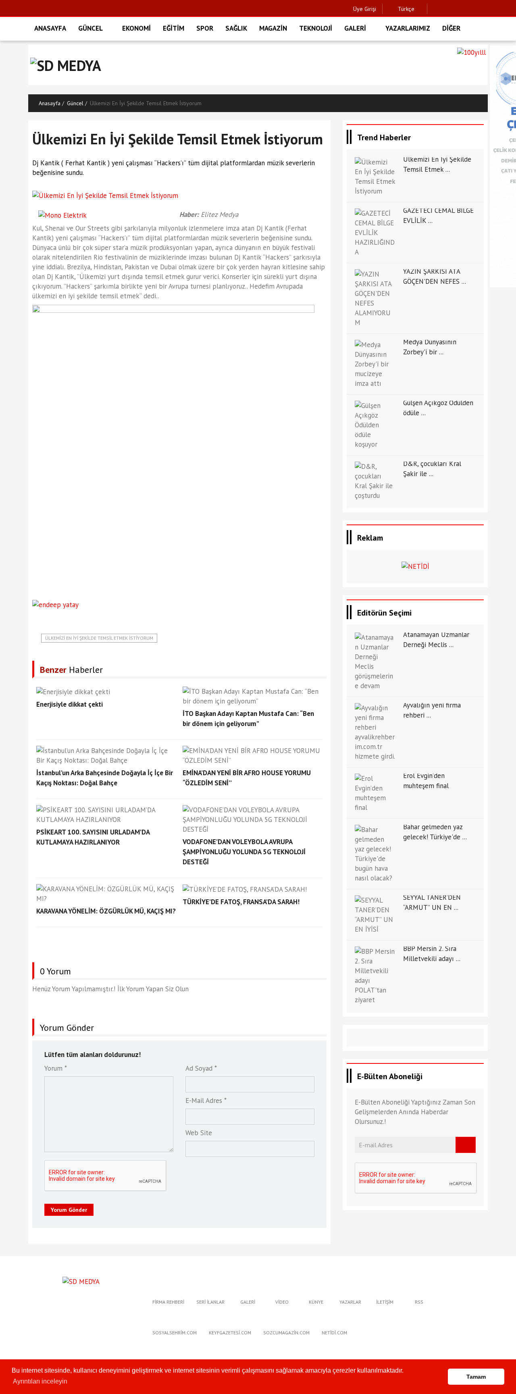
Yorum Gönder (69, 1209)
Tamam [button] (476, 1376)
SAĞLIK (236, 28)
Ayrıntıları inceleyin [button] (40, 1381)
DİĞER (451, 28)
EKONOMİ (136, 28)
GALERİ (355, 28)
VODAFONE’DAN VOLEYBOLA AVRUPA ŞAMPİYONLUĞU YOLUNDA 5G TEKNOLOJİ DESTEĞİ (244, 851)
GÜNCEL (90, 28)
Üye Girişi (364, 8)
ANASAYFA (50, 28)
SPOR (204, 28)
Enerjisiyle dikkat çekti (69, 704)
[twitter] (448, 9)
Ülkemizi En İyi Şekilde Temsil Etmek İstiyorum (99, 638)
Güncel (75, 103)
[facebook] (435, 9)
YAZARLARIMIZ (407, 28)
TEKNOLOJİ (315, 28)
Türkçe (405, 8)
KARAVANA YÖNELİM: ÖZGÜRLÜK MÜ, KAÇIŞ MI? (106, 911)
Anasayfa (49, 103)
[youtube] (485, 9)
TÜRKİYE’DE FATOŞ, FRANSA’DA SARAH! (241, 901)
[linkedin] (473, 9)
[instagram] (460, 9)
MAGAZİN (273, 28)
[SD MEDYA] (81, 1281)
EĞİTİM (173, 28)
